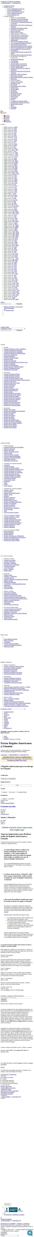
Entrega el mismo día (9, 448)
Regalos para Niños (9, 417)
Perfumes (6, 496)
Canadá (6, 720)
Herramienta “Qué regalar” (11, 369)
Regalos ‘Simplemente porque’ (12, 368)
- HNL (14, 193)
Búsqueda (19, 303)
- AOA (15, 156)
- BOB (15, 166)
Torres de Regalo (8, 509)
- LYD (15, 220)
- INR (14, 198)
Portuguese (8, 121)
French (7, 118)
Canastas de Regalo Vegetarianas (12, 519)
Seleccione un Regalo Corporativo (13, 674)
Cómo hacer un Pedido (10, 592)
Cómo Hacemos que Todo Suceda (19, 35)
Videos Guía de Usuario (17, 32)
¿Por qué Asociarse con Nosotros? (13, 609)
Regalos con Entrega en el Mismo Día (14, 536)
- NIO (14, 241)
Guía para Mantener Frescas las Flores (20, 49)
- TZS (15, 280)
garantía (6, 912)
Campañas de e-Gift (9, 691)
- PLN (14, 251)
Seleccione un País (9, 646)
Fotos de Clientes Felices (17, 67)
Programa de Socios (9, 616)
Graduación (14, 90)
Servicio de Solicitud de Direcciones (13, 693)
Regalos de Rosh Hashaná (11, 390)
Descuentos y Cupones (17, 75)
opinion (8, 990)
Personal (13, 751)
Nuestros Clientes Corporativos (19, 65)
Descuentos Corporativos (10, 671)
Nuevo (2, 801)
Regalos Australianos (9, 527)
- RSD (15, 257)
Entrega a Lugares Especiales (11, 600)
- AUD (14, 144)
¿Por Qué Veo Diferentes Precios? (19, 41)
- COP (14, 131)
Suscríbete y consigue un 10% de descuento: (12, 996)
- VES (15, 286)
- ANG (16, 154)
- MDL (15, 223)
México (6, 725)
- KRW (15, 210)
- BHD (15, 162)
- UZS (15, 284)
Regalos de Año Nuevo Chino (12, 383)
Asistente (3, 327)
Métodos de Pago (8, 581)
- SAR (15, 258)
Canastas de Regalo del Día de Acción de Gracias (17, 380)
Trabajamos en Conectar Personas (19, 19)
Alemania (6, 722)
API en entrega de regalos (10, 619)
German (7, 117)
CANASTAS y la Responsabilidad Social (15, 584)
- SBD (15, 260)
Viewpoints (14, 107)
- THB (14, 270)
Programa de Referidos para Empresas (14, 701)
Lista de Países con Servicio (11, 604)
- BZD (15, 172)
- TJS (14, 272)
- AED (15, 150)
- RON (15, 255)
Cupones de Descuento (17, 81)
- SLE (14, 266)
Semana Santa (14, 87)
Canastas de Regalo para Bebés (12, 477)
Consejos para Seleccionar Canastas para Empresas (17, 703)
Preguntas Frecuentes (9, 566)
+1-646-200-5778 (16, 3)
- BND (14, 165)
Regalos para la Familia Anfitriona (13, 423)
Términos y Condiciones (10, 576)
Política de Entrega (9, 601)
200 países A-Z (8, 728)
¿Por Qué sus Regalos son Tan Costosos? (21, 47)
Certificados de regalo (9, 459)
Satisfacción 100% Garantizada (19, 74)
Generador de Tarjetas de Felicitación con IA (15, 598)
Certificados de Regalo (10, 478)
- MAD (16, 221)
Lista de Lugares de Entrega (11, 643)
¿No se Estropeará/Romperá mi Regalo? (21, 43)
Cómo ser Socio (8, 617)
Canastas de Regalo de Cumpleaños (13, 352)
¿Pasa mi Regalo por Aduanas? (19, 44)
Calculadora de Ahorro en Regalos (13, 682)
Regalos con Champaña (10, 503)
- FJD (14, 184)
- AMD (15, 153)
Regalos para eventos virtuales (12, 540)
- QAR (15, 254)
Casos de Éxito (14, 62)
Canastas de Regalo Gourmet (11, 468)
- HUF (14, 195)
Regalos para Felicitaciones (11, 365)
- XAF (16, 290)
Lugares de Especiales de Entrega (12, 645)
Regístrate (3, 999)
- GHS (14, 189)
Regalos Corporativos (9, 497)
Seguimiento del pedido (7, 1094)
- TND (15, 273)
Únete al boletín (8, 587)
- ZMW (15, 299)
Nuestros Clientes (8, 700)
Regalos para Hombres (10, 412)
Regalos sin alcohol (9, 450)
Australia (6, 723)
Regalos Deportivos (9, 499)
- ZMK (12, 298)
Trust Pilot (13, 108)
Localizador (7, 603)
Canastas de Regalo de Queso (11, 521)
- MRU (16, 232)
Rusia (5, 716)
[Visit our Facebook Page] (13, 1149)
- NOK (15, 242)
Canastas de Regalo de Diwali (12, 374)
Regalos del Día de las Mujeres (12, 399)
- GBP (14, 141)
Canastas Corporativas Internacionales (14, 666)
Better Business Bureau (17, 104)
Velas (5, 511)
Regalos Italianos (8, 534)
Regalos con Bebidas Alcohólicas (12, 502)
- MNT (15, 229)
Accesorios (7, 465)
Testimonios (14, 78)
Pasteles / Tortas (8, 494)
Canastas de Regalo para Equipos (12, 522)
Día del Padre (14, 92)
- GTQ (14, 192)
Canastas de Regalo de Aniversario (13, 350)
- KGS (14, 207)
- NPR (14, 244)
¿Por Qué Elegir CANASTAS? (19, 64)
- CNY (14, 177)
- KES (15, 206)
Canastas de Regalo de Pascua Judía (13, 378)
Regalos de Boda (8, 359)
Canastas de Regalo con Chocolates (13, 472)
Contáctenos (4, 1001)
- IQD (15, 200)
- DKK (15, 180)
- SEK (14, 263)
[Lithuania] (4, 328)
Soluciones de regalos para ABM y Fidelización (16, 690)
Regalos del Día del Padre (10, 401)
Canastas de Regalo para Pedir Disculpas (14, 353)
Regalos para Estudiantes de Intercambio (14, 411)
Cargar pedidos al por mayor (8, 1088)
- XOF (15, 293)
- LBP (14, 217)
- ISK (14, 201)
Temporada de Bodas (16, 93)
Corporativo (7, 751)
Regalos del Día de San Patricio (12, 393)
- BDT (15, 160)
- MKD (16, 226)
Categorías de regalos (7, 1077)
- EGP (14, 183)
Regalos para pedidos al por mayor (13, 672)
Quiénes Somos (8, 575)
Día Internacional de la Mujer (18, 86)
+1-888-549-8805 (5, 3)
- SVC (14, 269)
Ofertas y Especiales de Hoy (11, 451)
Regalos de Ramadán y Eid (11, 389)
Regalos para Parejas (9, 418)
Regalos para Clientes (9, 409)
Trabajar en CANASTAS (17, 29)
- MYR (16, 235)
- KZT (14, 215)
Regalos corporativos (6, 1086)
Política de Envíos (8, 640)
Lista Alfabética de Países (10, 639)
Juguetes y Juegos (8, 490)
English (7, 115)
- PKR (14, 249)
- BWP (15, 169)
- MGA (15, 224)
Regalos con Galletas (9, 505)
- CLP (14, 133)
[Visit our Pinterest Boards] (13, 1162)
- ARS (14, 130)
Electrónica (7, 481)
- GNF (14, 190)
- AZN (14, 157)
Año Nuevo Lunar (15, 83)
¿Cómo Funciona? (9, 567)
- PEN (14, 134)
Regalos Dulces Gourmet (10, 500)
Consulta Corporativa (9, 561)
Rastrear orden (10, 310)
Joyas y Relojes (8, 486)
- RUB (14, 139)
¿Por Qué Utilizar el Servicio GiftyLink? (21, 55)
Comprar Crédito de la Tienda (11, 694)
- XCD (15, 292)
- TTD (14, 277)
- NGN (14, 239)
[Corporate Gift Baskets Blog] (13, 1111)
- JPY (14, 147)
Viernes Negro (14, 96)
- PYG (14, 252)
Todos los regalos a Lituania (11, 454)
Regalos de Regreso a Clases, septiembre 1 (15, 349)
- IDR (14, 196)
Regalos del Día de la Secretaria (12, 398)
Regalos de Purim (8, 387)
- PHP (14, 248)
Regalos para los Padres (10, 427)
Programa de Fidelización (17, 59)
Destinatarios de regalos (8, 1082)
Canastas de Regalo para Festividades (14, 447)
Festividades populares (8, 1080)
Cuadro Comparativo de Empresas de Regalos (16, 579)
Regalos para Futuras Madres (11, 539)
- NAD (15, 238)
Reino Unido (7, 717)
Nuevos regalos (8, 453)
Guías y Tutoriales (8, 569)
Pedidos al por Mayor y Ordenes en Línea (15, 704)
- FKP (15, 186)
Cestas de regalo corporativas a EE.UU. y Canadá (17, 687)
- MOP (15, 230)
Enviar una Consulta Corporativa (12, 668)
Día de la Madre (15, 89)
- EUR (14, 128)
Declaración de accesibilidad (8, 1223)
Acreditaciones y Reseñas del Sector (20, 102)
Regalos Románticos (9, 356)
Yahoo (12, 105)
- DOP (14, 181)
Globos (6, 484)
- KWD (16, 212)
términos (20, 1063)
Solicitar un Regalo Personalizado (13, 595)
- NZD (14, 148)
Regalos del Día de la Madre (11, 396)
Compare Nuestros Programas (12, 610)
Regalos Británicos (9, 531)
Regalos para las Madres (10, 424)
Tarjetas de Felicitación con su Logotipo (14, 688)
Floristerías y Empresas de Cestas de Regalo (15, 613)
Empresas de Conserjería (10, 612)
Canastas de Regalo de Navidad (12, 475)
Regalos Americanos (9, 525)
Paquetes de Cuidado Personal (12, 493)
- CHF (14, 175)
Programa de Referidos (10, 582)
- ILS (14, 142)
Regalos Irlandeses (9, 533)
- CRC (14, 178)
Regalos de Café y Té (9, 506)
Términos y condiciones (23, 1223)
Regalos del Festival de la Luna (12, 402)
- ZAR (14, 296)
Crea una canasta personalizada (12, 456)
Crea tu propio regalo (9, 480)
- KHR (14, 209)
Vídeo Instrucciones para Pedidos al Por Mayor (16, 706)
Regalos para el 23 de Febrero (12, 404)
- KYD (15, 213)
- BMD (15, 163)
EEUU (6, 713)
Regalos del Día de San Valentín (12, 395)
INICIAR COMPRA (6, 1057)
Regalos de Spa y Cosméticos (11, 508)
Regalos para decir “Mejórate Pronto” (14, 366)
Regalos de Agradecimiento (11, 358)
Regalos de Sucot (8, 392)
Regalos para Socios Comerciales (12, 421)
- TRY (14, 275)
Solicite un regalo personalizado (12, 457)
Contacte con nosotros (10, 560)
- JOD (14, 204)
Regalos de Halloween (10, 384)
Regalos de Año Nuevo (10, 381)
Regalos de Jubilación (9, 363)
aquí (19, 759)
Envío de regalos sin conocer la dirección (14, 597)
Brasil (5, 726)
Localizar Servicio (8, 712)
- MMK (15, 227)
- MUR (16, 233)
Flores (5, 483)
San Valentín (14, 84)
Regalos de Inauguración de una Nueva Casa (15, 362)
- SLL (14, 267)
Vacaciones (13, 98)
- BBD (14, 159)
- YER (15, 295)
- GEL (14, 187)
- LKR (14, 218)
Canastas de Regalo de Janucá (12, 375)
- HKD (14, 145)
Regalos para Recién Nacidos (11, 420)
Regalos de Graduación (10, 361)
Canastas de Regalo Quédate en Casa (13, 469)
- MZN (15, 236)
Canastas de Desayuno (10, 518)
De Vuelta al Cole (15, 95)
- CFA (15, 174)
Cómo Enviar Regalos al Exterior (19, 20)
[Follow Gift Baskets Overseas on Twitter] (13, 1136)
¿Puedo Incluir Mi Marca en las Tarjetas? (21, 46)
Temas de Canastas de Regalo (10, 1083)
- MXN (15, 127)
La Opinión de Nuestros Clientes (19, 101)
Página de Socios (8, 615)
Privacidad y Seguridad (10, 563)
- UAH (14, 281)
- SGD (14, 264)
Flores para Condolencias (10, 355)
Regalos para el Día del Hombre (12, 405)
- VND (14, 287)
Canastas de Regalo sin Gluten (12, 524)
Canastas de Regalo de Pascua (12, 377)
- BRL (15, 168)
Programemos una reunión (11, 669)
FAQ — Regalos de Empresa (11, 698)
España (6, 719)
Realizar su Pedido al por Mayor (12, 678)
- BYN (15, 171)
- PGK (14, 246)
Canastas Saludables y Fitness (11, 516)
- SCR (14, 261)
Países (7, 327)
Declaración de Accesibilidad (11, 564)
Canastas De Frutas (9, 466)
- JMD (14, 203)
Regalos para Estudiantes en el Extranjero (15, 537)
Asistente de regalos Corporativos (12, 679)
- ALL (14, 151)
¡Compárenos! (14, 50)
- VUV (15, 289)
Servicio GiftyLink (15, 31)
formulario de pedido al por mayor (17, 760)
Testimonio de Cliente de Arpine (19, 28)
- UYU (14, 136)
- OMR (16, 245)
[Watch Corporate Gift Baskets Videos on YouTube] (13, 1123)
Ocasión (4, 1079)
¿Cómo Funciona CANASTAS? (19, 37)
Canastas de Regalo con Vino (11, 474)
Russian (7, 120)
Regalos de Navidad (9, 386)
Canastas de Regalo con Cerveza (12, 471)
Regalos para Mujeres (9, 415)
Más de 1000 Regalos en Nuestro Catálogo (22, 77)
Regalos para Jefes (9, 414)
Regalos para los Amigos (10, 426)
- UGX (15, 283)
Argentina (6, 714)
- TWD (15, 278)
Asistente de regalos (9, 6)
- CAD (14, 137)
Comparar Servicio (9, 578)
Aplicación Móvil (8, 588)
